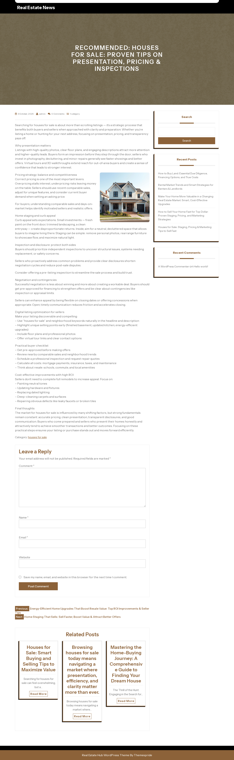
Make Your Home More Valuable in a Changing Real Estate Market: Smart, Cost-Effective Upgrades (185, 200)
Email (23, 537)
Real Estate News (36, 7)
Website (24, 557)
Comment (26, 466)
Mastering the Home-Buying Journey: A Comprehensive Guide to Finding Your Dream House (126, 664)
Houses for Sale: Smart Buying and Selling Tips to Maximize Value (38, 658)
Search (187, 117)
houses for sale (37, 437)
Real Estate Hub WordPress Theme (105, 755)
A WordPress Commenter (173, 266)
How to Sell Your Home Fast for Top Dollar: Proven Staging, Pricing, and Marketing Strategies (183, 215)
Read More (38, 694)
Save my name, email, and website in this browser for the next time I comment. (75, 577)
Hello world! (201, 266)
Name (24, 517)
